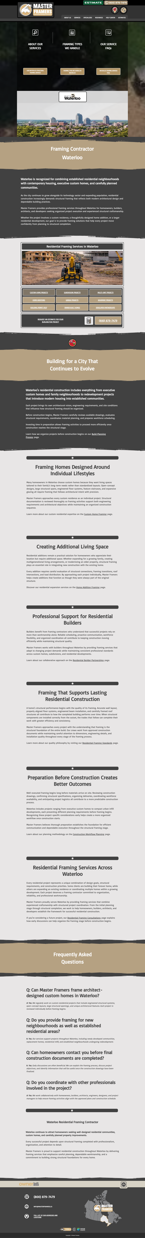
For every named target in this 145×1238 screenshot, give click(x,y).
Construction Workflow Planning (88, 834)
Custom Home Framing (95, 514)
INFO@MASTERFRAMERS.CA (43, 1206)
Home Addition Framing (88, 587)
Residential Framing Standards (97, 742)
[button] (76, 17)
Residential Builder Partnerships (88, 660)
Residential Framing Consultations (84, 917)
